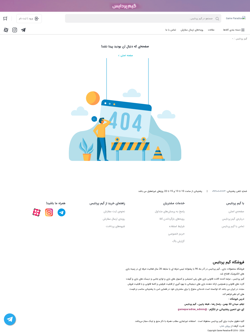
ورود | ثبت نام (26, 18)
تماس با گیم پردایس (233, 226)
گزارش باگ (178, 241)
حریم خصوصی (176, 234)
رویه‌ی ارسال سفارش (114, 219)
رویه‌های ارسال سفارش (192, 30)
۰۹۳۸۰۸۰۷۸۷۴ (219, 191)
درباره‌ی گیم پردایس (233, 219)
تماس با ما (170, 30)
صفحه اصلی (127, 55)
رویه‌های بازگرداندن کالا (172, 219)
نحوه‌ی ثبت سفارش (114, 211)
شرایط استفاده (177, 226)
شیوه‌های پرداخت (115, 226)
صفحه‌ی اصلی (236, 211)
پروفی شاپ (225, 326)
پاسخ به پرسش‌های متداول (170, 211)
